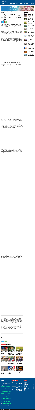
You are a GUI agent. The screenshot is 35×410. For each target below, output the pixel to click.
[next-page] (2, 374)
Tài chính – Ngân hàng (12, 3)
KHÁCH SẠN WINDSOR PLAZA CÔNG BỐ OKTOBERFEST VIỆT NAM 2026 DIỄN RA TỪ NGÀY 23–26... (31, 40)
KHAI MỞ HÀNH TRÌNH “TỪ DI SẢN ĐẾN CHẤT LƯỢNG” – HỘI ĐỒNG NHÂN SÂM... (31, 19)
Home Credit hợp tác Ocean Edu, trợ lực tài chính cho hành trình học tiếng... (31, 48)
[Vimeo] (7, 405)
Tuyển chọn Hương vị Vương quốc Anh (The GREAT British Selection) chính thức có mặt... (31, 32)
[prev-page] (1, 374)
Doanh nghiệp (2, 3)
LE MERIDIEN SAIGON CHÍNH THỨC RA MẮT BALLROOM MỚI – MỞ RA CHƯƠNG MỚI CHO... (31, 55)
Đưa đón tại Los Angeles (8, 386)
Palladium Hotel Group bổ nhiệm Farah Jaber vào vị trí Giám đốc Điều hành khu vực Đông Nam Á (4, 372)
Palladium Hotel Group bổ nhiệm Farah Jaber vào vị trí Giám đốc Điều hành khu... (31, 44)
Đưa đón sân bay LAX (3, 386)
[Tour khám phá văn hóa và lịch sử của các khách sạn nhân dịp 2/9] (25, 26)
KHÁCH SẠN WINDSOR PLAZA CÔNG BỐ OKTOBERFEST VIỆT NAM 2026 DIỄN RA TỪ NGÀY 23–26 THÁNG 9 (19, 363)
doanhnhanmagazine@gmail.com (7, 403)
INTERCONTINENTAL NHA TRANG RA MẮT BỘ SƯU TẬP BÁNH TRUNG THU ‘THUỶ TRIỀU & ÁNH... (31, 36)
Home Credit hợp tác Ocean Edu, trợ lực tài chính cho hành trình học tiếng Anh (11, 372)
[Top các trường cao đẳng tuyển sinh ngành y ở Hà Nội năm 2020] (14, 387)
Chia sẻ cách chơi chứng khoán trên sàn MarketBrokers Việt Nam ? (19, 390)
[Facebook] (1, 22)
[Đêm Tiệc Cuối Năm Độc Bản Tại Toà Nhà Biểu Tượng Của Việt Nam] (4, 358)
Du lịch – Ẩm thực (31, 3)
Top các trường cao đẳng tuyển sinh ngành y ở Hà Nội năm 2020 (19, 387)
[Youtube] (8, 405)
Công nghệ (7, 3)
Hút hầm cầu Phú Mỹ (6, 399)
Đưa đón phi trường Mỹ (7, 388)
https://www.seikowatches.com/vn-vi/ (7, 329)
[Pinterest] (4, 22)
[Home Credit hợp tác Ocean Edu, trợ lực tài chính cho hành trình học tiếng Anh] (11, 368)
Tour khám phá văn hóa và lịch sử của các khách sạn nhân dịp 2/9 (31, 25)
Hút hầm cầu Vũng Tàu (5, 398)
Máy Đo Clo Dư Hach (5, 395)
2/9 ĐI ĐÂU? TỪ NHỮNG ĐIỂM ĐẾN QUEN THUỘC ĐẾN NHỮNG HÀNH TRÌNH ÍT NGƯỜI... (31, 15)
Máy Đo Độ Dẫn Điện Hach (7, 393)
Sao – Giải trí (17, 3)
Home (1, 11)
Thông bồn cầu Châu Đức (4, 400)
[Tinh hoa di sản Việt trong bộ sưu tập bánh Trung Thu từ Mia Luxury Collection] (19, 368)
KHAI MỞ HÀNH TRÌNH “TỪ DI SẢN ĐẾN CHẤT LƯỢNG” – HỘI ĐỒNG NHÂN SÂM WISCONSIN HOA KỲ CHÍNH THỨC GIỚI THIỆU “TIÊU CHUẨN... (11, 353)
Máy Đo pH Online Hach (3, 394)
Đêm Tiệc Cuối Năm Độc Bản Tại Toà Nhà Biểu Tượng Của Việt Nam (4, 362)
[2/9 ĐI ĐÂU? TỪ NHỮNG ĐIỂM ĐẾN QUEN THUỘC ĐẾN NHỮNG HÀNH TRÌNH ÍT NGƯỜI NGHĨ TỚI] (4, 348)
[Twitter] (3, 22)
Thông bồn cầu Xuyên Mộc (7, 401)
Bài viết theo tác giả (8, 344)
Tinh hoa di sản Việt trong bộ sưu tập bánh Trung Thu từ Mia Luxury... (31, 52)
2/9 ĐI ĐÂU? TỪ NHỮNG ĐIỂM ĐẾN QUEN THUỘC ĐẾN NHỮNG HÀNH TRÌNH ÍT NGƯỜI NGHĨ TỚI (4, 352)
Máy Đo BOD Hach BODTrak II (5, 390)
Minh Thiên (3, 20)
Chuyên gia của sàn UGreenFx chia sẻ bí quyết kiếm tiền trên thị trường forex (19, 383)
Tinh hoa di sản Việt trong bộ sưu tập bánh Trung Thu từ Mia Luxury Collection (19, 372)
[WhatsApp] (6, 22)
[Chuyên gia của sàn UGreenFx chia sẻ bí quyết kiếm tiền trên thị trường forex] (14, 383)
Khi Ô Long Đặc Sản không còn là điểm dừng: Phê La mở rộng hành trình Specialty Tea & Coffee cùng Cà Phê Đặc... (19, 353)
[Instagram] (3, 405)
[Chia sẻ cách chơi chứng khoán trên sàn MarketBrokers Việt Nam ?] (14, 390)
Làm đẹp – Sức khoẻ (22, 3)
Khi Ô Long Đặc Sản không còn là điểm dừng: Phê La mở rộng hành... (31, 22)
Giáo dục (27, 3)
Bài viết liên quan (3, 344)
